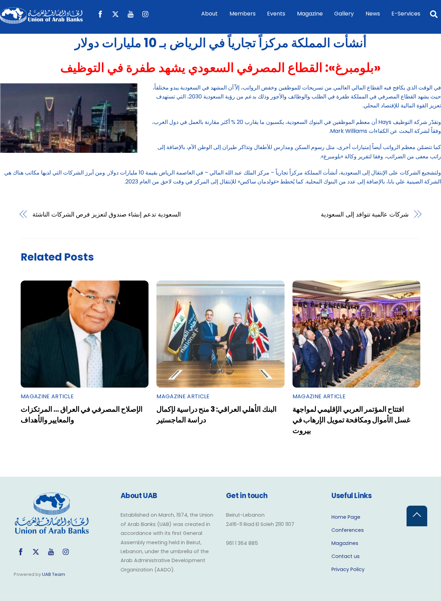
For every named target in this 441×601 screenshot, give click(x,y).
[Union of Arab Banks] (41, 20)
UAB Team (53, 574)
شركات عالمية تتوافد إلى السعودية (365, 214)
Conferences (347, 530)
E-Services (405, 14)
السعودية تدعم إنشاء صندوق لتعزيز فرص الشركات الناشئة (106, 214)
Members (242, 14)
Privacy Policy (348, 569)
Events (276, 14)
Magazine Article (47, 396)
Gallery (344, 14)
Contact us (345, 556)
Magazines (344, 543)
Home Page (345, 517)
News (373, 14)
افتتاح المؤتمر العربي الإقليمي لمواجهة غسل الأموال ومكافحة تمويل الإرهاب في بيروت (351, 419)
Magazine (310, 14)
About (209, 14)
